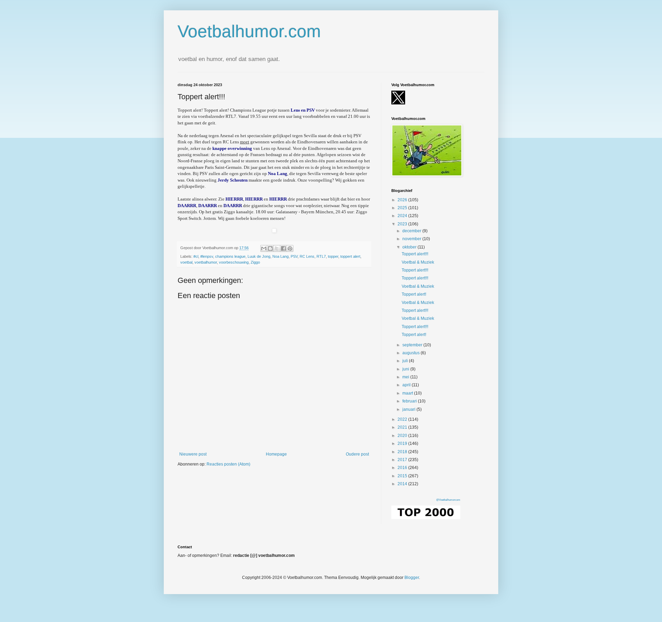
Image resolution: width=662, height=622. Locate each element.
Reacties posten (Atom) (228, 464)
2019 (403, 443)
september (412, 345)
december (412, 230)
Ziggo (255, 262)
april (407, 385)
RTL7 (321, 256)
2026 (403, 199)
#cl (195, 256)
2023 (403, 224)
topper (333, 256)
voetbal (186, 262)
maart (408, 393)
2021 (403, 427)
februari (410, 401)
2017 (403, 459)
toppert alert (350, 256)
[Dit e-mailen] (263, 248)
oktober (410, 247)
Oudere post (357, 454)
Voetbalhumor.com (249, 31)
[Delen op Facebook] (283, 248)
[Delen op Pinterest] (290, 248)
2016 (403, 467)
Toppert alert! (414, 294)
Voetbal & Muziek (418, 262)
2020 (403, 435)
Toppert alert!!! (415, 254)
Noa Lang (280, 256)
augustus (411, 352)
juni (406, 369)
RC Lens (307, 256)
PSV (294, 256)
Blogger (411, 577)
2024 (403, 215)
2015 (403, 475)
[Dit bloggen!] (270, 248)
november (412, 238)
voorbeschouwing (234, 262)
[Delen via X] (276, 248)
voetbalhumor (205, 262)
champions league (230, 256)
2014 (403, 483)
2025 (403, 207)
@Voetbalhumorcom (448, 499)
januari (409, 409)
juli (405, 360)
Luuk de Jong (259, 256)
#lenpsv (206, 256)
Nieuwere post (193, 454)
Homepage (276, 454)
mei (406, 377)
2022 (403, 419)
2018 (403, 451)
